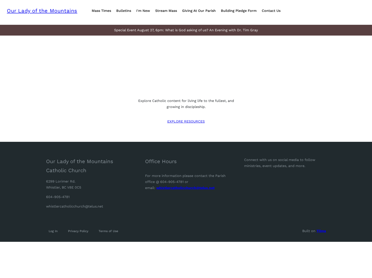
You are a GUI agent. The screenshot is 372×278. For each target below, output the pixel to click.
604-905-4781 (58, 197)
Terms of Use (108, 231)
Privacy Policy (78, 231)
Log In (53, 231)
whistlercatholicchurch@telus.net (74, 206)
